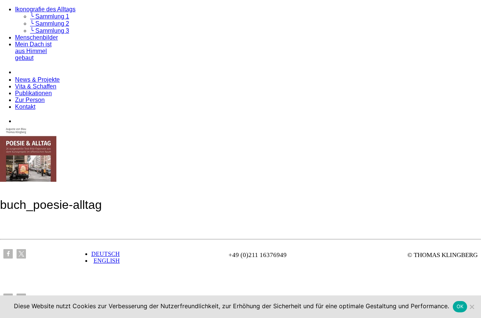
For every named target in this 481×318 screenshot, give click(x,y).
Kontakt (25, 106)
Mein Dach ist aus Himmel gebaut (33, 51)
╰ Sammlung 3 (49, 30)
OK (460, 306)
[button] (8, 254)
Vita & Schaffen (35, 86)
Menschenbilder (36, 37)
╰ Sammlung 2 (49, 23)
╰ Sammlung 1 (49, 16)
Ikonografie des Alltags (45, 9)
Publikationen (33, 93)
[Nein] (471, 306)
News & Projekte (37, 79)
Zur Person (30, 100)
